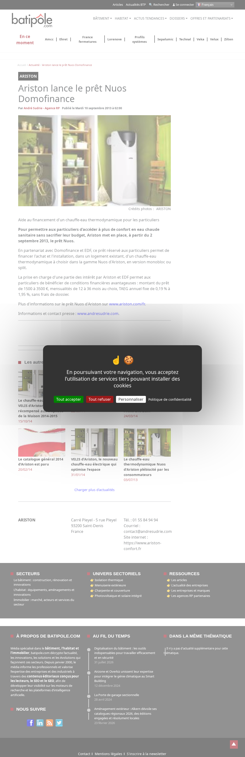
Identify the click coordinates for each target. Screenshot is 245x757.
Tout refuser (100, 399)
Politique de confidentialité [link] (169, 399)
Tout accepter (68, 399)
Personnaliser (131, 399)
